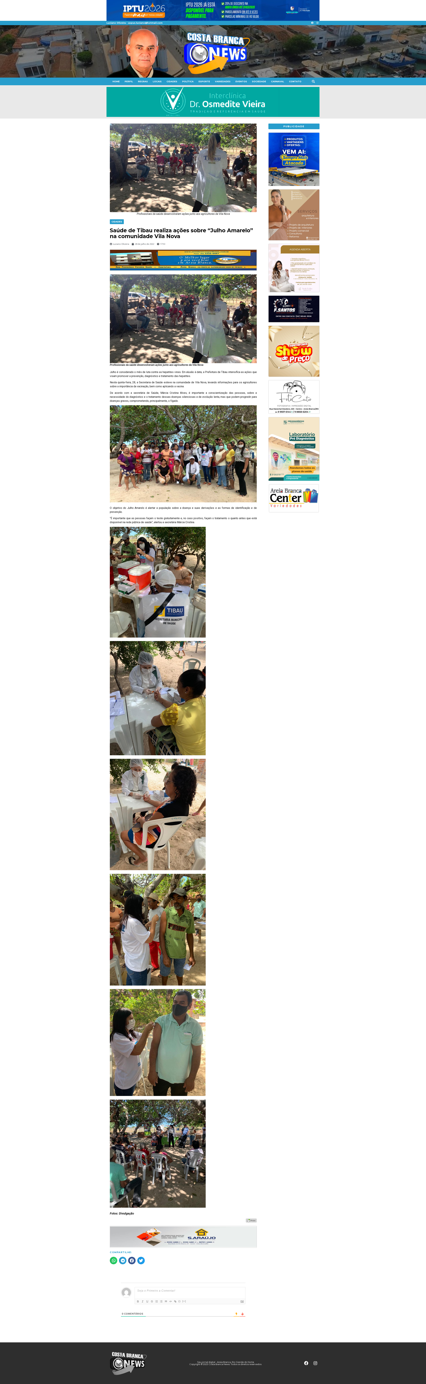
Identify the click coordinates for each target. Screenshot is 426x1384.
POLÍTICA (188, 81)
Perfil (129, 81)
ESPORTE (204, 81)
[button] (313, 81)
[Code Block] (170, 1301)
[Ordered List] (156, 1301)
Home (116, 81)
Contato (295, 81)
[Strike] (152, 1301)
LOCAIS (157, 81)
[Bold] (138, 1301)
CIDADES (172, 81)
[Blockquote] (166, 1301)
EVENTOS (241, 81)
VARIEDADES (222, 81)
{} (179, 1301)
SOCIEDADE (259, 81)
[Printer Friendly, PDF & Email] (251, 1220)
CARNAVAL (277, 81)
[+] (184, 1301)
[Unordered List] (161, 1301)
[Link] (175, 1301)
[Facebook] (312, 23)
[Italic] (142, 1301)
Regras (143, 81)
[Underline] (147, 1301)
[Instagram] (317, 23)
